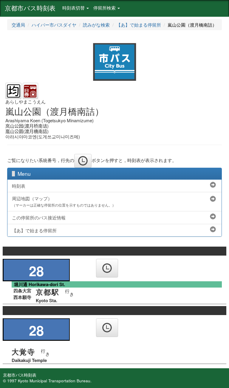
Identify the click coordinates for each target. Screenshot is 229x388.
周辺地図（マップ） (64, 201)
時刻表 (18, 186)
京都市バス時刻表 (30, 7)
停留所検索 (105, 7)
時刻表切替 (74, 7)
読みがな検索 (96, 25)
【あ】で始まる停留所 (138, 25)
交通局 (18, 25)
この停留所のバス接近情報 (39, 217)
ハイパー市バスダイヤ (54, 25)
